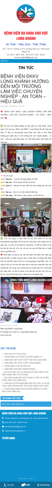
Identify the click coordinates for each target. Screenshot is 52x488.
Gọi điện (10, 485)
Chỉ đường (44, 485)
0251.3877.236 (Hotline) (12, 404)
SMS (28, 485)
